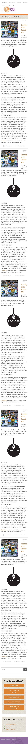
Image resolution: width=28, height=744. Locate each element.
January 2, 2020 (7, 405)
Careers (19, 2)
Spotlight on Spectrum (24, 28)
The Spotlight (19, 145)
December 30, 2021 (7, 145)
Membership (12, 2)
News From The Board (14, 691)
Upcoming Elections (14, 697)
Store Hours (4, 2)
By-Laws (8, 727)
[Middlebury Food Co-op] (10, 7)
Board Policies (10, 729)
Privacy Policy (14, 739)
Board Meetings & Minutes (14, 707)
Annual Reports (11, 724)
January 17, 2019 (7, 534)
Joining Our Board (14, 702)
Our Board (14, 685)
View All (23, 145)
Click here (4, 141)
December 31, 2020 (7, 275)
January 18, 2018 (7, 661)
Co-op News (4, 5)
